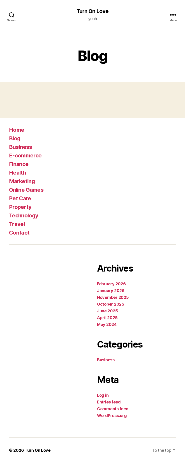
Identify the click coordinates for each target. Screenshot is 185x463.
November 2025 (113, 297)
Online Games (26, 190)
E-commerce (25, 155)
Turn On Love (92, 11)
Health (17, 172)
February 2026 (111, 283)
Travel (17, 224)
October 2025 (110, 304)
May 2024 (107, 324)
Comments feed (113, 408)
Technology (23, 215)
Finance (18, 164)
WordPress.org (112, 415)
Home (16, 130)
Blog (14, 138)
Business (20, 147)
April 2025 (107, 317)
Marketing (22, 181)
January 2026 (111, 290)
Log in (103, 395)
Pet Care (20, 198)
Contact (19, 232)
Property (20, 207)
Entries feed (109, 402)
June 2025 (107, 311)
